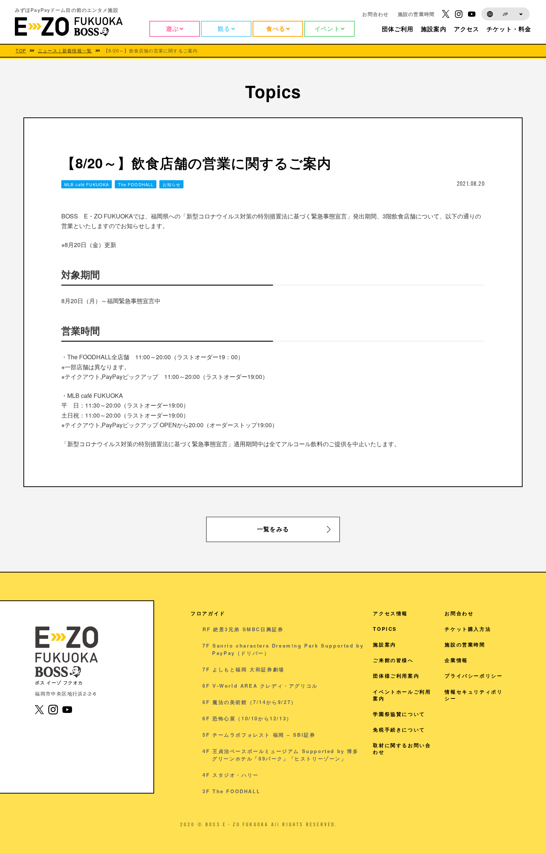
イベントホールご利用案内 (402, 695)
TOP (21, 50)
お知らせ (172, 184)
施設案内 (384, 644)
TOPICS (385, 628)
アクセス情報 (390, 613)
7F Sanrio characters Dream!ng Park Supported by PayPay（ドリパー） (283, 649)
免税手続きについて (399, 729)
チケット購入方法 (468, 628)
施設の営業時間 (416, 13)
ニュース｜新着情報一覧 (65, 50)
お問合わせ (375, 13)
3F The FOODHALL (231, 791)
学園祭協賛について (399, 713)
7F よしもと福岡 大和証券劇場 (243, 669)
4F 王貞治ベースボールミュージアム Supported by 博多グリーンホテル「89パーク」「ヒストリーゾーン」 (280, 754)
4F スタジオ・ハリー (230, 774)
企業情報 (456, 660)
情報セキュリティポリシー (474, 695)
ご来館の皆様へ (393, 660)
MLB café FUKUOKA (86, 184)
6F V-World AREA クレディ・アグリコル (260, 685)
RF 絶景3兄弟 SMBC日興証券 (242, 629)
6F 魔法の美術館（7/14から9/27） (249, 702)
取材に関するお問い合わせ (402, 748)
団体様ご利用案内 (396, 675)
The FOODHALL (135, 184)
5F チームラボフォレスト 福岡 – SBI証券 (258, 734)
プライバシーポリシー (474, 675)
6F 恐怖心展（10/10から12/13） (247, 718)
